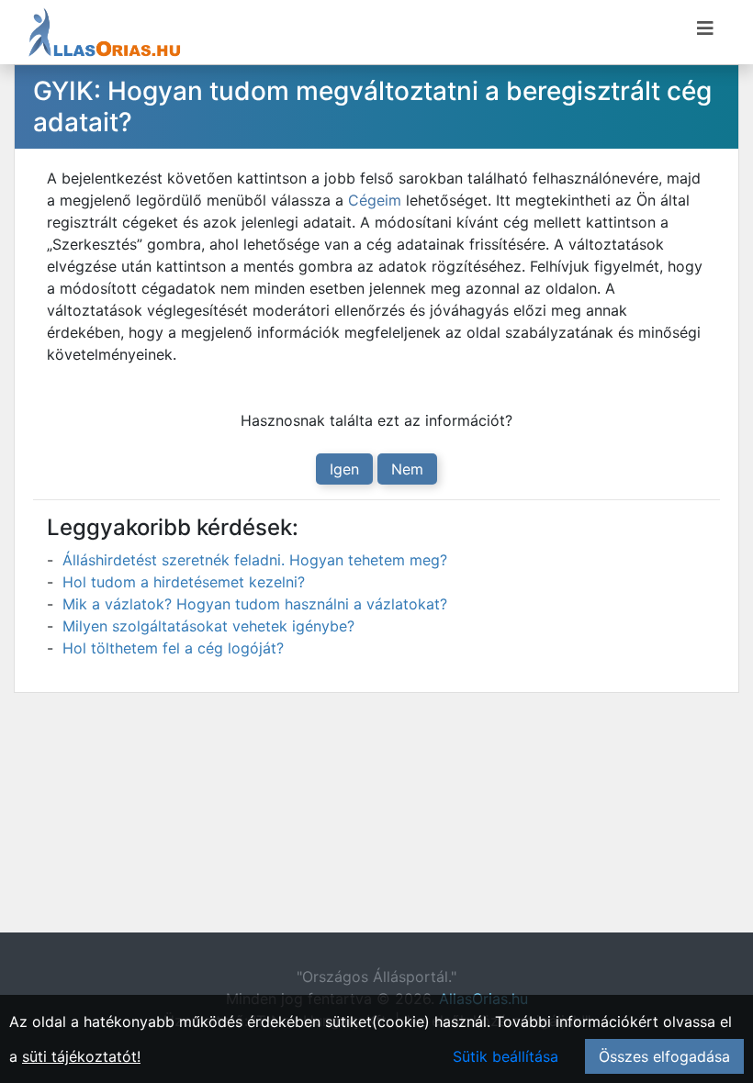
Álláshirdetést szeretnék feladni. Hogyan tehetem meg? (254, 560)
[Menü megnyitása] (705, 28)
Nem (407, 469)
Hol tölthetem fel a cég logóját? (173, 648)
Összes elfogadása (664, 1056)
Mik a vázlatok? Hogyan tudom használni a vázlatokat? (254, 604)
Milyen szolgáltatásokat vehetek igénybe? (208, 626)
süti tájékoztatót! (81, 1056)
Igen (344, 469)
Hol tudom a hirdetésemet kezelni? (183, 582)
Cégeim (374, 200)
